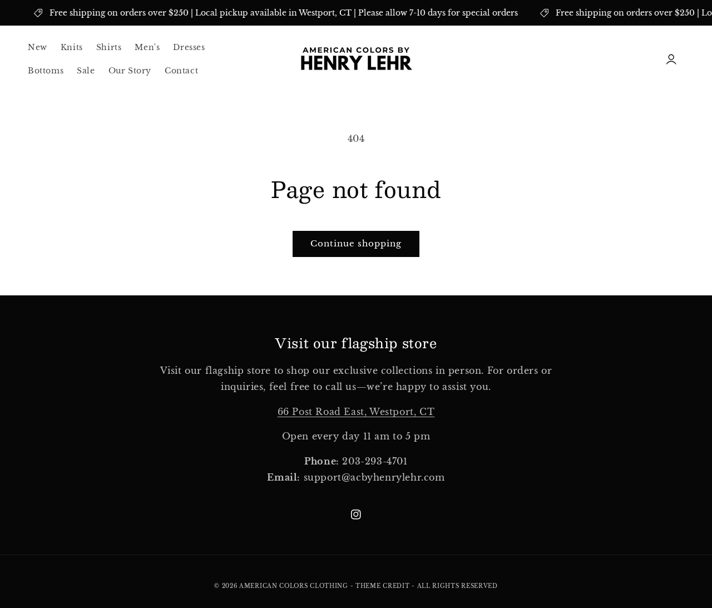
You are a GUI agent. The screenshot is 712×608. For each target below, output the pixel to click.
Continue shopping (356, 243)
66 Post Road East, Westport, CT (356, 411)
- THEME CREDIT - (383, 586)
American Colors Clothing (293, 586)
